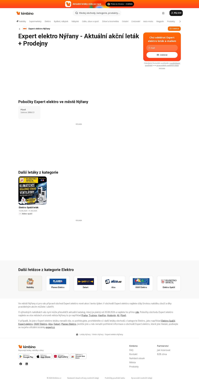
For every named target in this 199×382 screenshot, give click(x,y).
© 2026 (54, 378)
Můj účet (177, 13)
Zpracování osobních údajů (141, 378)
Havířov (102, 315)
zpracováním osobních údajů (167, 65)
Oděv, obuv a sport (90, 21)
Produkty (171, 21)
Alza (50, 324)
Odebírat (175, 28)
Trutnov (93, 315)
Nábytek (75, 21)
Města (132, 362)
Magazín (160, 21)
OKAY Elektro (40, 324)
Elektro (48, 21)
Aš (118, 315)
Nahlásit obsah (137, 358)
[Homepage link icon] (77, 334)
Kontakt (133, 354)
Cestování (135, 21)
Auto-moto (148, 21)
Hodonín (111, 315)
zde (137, 312)
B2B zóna (162, 354)
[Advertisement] (78, 144)
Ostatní (125, 21)
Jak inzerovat (163, 350)
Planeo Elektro (68, 324)
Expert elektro (25, 324)
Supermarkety (35, 21)
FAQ (131, 350)
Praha (84, 315)
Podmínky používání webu (115, 378)
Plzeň (123, 315)
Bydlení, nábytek (61, 21)
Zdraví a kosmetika (110, 21)
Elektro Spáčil (168, 320)
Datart (57, 324)
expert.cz (50, 327)
